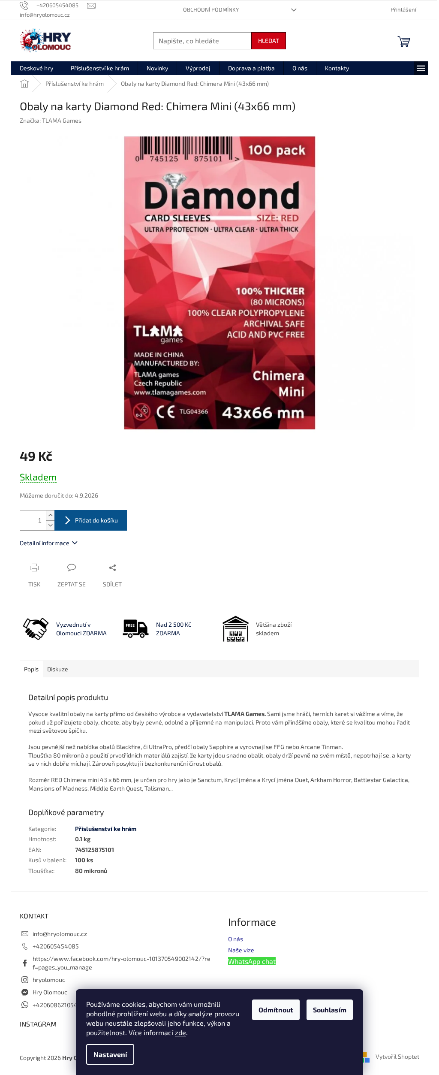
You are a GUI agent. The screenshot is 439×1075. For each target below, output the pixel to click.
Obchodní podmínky (211, 9)
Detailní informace (44, 543)
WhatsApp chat (252, 961)
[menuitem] (36, 68)
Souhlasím (329, 1010)
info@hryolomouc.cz (60, 933)
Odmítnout (276, 1010)
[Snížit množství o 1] (50, 525)
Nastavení (110, 1054)
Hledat (268, 40)
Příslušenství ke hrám (105, 828)
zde (180, 1032)
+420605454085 (56, 946)
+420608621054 (55, 1005)
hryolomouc (49, 979)
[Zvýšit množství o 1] (50, 515)
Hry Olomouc (50, 992)
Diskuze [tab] (57, 669)
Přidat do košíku (96, 520)
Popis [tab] (31, 669)
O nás (235, 939)
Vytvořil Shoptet (397, 1056)
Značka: (50, 120)
